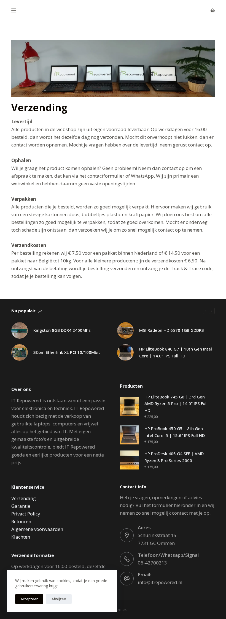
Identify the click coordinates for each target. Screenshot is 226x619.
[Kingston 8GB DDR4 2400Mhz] (19, 330)
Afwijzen (59, 598)
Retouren (21, 521)
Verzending (23, 498)
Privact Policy (25, 514)
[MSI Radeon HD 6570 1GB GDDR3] (125, 330)
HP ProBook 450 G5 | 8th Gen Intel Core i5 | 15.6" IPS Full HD (174, 432)
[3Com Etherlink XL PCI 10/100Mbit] (19, 352)
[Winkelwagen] (213, 10)
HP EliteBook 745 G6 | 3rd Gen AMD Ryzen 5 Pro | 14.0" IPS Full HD (176, 403)
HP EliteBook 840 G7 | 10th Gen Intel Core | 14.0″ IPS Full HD (175, 352)
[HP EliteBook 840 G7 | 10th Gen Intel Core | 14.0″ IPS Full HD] (125, 352)
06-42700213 (152, 563)
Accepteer (29, 598)
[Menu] (13, 10)
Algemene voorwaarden (37, 529)
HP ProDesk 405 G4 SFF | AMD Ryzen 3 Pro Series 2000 (174, 457)
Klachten (20, 537)
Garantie (20, 506)
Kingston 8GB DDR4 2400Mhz (62, 330)
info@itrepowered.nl (160, 582)
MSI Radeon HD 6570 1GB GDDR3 (171, 330)
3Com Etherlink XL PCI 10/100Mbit (66, 352)
